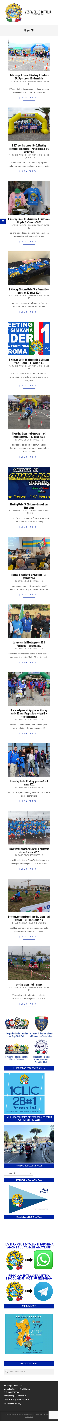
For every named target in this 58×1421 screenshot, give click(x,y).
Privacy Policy (23, 1399)
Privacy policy (10, 1414)
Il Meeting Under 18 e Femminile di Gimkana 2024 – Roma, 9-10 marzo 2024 (29, 361)
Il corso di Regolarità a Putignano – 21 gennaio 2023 (29, 576)
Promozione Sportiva (31, 511)
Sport (40, 81)
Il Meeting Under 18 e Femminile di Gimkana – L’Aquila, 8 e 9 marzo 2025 (29, 220)
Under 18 (30, 158)
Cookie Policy (10, 1399)
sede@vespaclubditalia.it (15, 1396)
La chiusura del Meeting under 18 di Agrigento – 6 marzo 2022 (29, 644)
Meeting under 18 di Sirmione (29, 984)
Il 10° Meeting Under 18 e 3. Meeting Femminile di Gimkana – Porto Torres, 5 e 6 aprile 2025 (29, 149)
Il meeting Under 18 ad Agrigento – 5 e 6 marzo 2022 (29, 782)
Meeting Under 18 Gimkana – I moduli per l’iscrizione (29, 506)
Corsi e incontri (19, 81)
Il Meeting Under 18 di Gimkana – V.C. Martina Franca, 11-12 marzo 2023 (29, 435)
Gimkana (32, 81)
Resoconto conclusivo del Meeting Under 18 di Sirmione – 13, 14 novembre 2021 (29, 918)
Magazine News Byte (35, 1414)
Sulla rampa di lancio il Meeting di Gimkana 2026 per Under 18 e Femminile (29, 76)
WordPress (29, 1416)
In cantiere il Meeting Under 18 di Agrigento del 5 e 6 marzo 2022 (29, 850)
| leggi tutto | (29, 98)
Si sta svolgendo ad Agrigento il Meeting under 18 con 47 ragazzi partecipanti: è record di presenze (29, 713)
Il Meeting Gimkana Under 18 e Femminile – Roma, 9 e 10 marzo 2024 (29, 291)
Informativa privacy (12, 1404)
